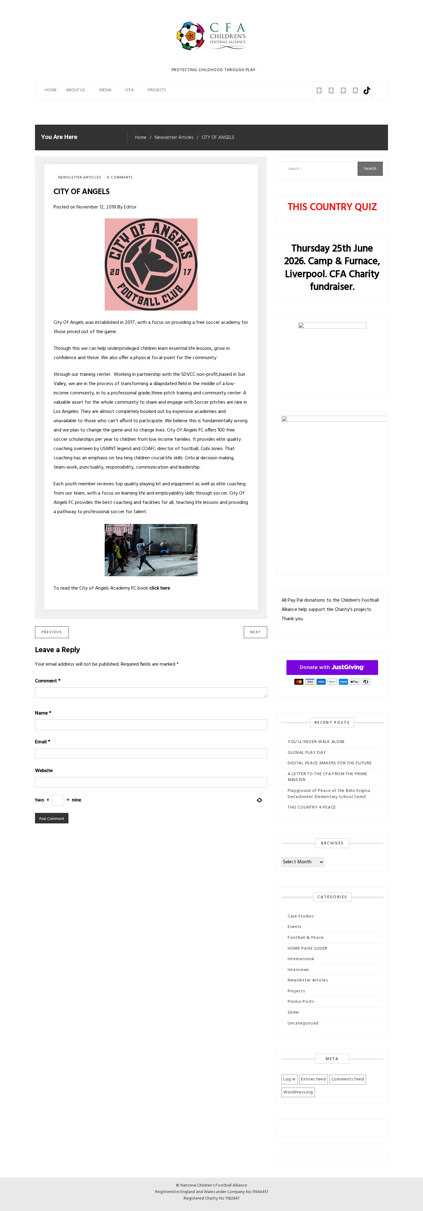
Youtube (355, 90)
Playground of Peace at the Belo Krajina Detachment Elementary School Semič (329, 794)
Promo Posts (301, 1001)
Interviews (298, 969)
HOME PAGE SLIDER (308, 948)
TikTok (367, 90)
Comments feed (347, 1079)
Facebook (319, 90)
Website (44, 771)
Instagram (343, 90)
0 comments (120, 177)
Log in (289, 1079)
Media (105, 90)
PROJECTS (157, 90)
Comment (47, 681)
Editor (130, 207)
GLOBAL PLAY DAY (307, 752)
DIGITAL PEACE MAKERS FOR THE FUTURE (330, 763)
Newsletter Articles (79, 177)
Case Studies (300, 916)
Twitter (331, 90)
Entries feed (313, 1079)
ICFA (129, 90)
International (301, 959)
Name (43, 713)
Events (294, 926)
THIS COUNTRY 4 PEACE (312, 807)
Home (51, 90)
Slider (293, 1012)
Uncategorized (303, 1023)
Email (42, 742)
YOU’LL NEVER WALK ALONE (316, 741)
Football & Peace (306, 937)
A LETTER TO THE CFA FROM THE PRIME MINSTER (328, 777)
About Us (75, 90)
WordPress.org (298, 1092)
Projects (296, 991)
